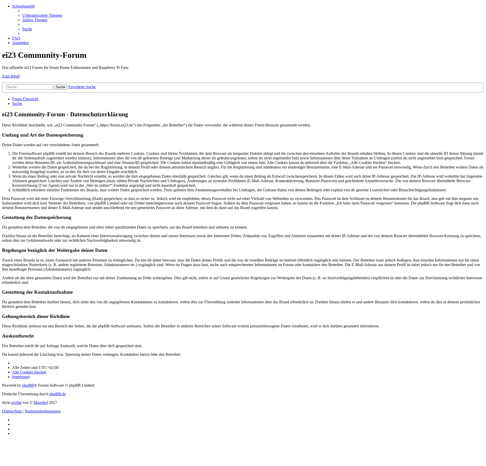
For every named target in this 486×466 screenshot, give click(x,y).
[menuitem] (42, 15)
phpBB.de (57, 394)
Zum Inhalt (11, 76)
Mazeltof (41, 402)
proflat (16, 402)
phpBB (28, 385)
